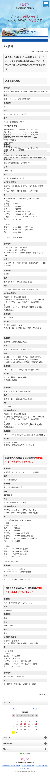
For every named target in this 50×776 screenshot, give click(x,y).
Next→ (35, 709)
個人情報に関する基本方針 (11, 765)
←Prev (14, 709)
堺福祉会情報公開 (28, 765)
